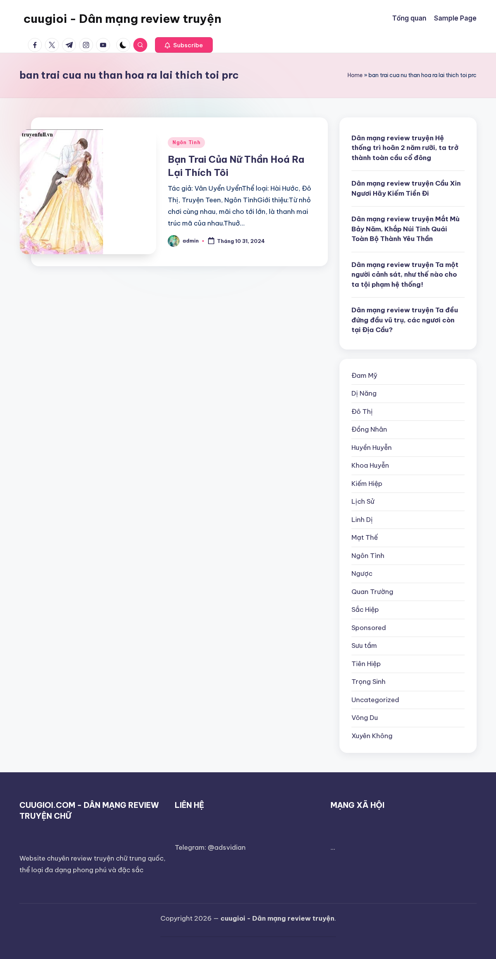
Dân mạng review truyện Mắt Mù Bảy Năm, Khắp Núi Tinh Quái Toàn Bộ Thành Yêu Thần (405, 229)
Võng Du (364, 717)
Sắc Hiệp (365, 609)
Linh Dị (362, 519)
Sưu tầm (364, 645)
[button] (184, 45)
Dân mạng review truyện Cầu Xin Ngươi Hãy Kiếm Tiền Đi (406, 188)
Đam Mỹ (364, 375)
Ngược (361, 573)
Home (355, 75)
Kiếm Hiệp (366, 483)
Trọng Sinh (368, 681)
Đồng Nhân (369, 429)
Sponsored (368, 627)
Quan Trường (372, 591)
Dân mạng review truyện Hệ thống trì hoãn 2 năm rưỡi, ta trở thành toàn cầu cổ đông (404, 148)
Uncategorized (375, 700)
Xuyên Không (372, 736)
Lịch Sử (362, 501)
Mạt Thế (364, 537)
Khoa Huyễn (370, 465)
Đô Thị (362, 411)
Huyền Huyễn (371, 447)
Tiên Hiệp (366, 663)
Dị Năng (364, 393)
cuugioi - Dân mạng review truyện (122, 18)
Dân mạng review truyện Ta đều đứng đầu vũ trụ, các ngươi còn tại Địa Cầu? (404, 320)
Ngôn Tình (186, 142)
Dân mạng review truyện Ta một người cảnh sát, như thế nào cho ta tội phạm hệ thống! (404, 274)
